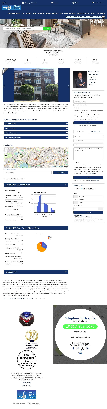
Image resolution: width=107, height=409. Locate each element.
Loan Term (76, 189)
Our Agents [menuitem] (101, 13)
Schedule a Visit (95, 131)
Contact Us (80, 131)
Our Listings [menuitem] (26, 13)
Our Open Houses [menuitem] (14, 13)
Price (75, 194)
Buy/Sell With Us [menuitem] (52, 13)
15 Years (92, 189)
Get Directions (61, 173)
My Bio (91, 85)
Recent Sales (92, 80)
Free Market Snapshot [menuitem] (67, 13)
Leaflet (53, 166)
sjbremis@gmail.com (81, 337)
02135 (31, 299)
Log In (29, 386)
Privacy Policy (92, 119)
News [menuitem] (92, 13)
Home (5, 299)
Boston (25, 299)
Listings (11, 299)
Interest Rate (77, 206)
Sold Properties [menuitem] (38, 13)
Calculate (88, 212)
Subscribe (88, 123)
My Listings (92, 77)
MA (15, 299)
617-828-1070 (94, 75)
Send (88, 177)
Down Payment (78, 200)
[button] (47, 28)
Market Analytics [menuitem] (83, 13)
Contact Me (92, 82)
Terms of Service (96, 180)
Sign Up (24, 386)
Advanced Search (10, 32)
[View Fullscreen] (6, 155)
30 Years (85, 189)
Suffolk (20, 299)
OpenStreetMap (59, 166)
